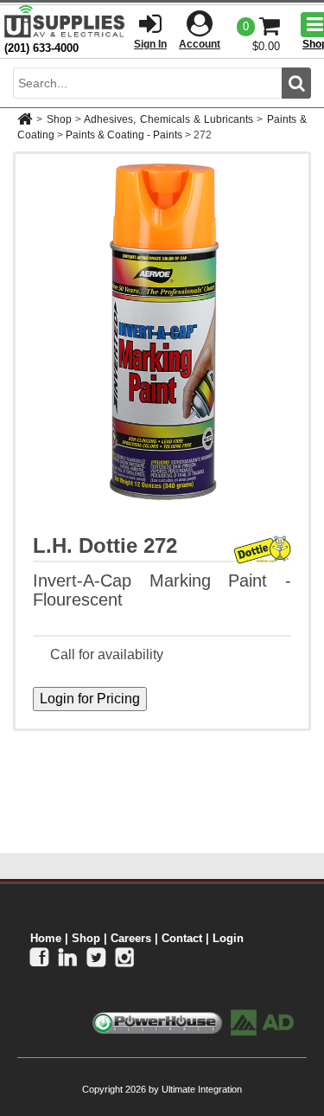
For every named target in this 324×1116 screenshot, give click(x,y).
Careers (131, 938)
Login (228, 938)
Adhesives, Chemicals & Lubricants (168, 119)
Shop (59, 119)
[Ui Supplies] (64, 21)
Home (45, 938)
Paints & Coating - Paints (124, 135)
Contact (182, 938)
